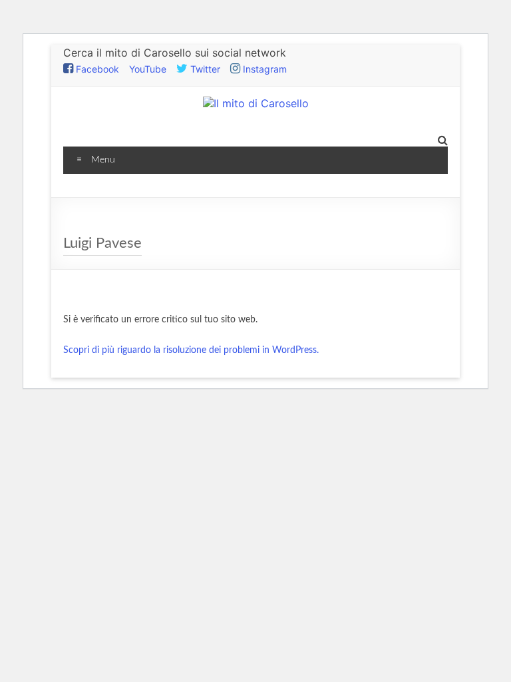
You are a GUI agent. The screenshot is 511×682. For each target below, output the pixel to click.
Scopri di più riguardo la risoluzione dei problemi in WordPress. (191, 350)
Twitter (204, 69)
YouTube (147, 69)
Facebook (96, 69)
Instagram (263, 69)
